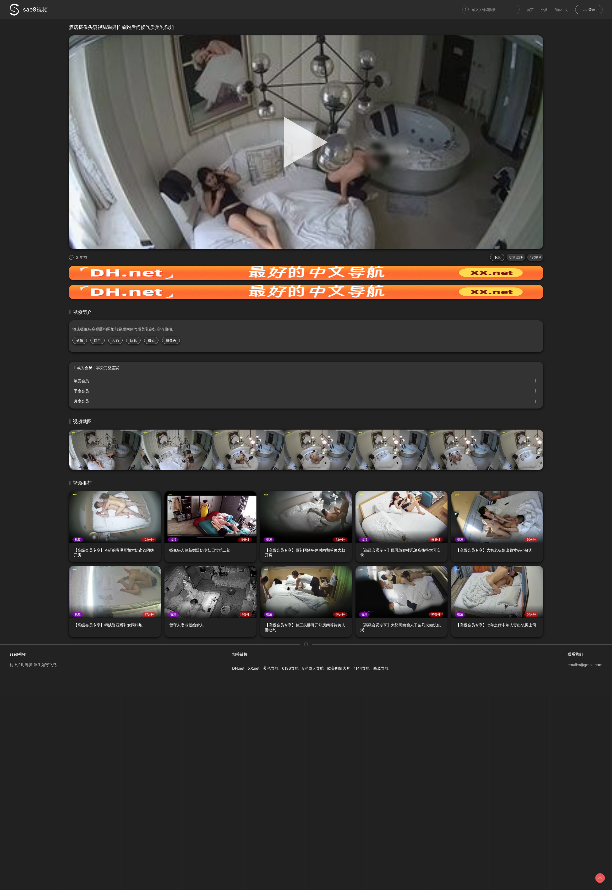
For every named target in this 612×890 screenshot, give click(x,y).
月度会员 (81, 401)
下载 (497, 257)
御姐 (151, 340)
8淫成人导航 (313, 668)
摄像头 (171, 340)
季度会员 (81, 391)
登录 (591, 9)
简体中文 (561, 10)
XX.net (254, 668)
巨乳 (133, 340)
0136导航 (290, 668)
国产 (97, 340)
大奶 (115, 340)
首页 (530, 10)
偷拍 (79, 340)
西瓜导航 (380, 668)
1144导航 (362, 668)
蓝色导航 (271, 668)
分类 (544, 10)
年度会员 (81, 380)
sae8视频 (35, 9)
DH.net (238, 668)
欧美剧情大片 (338, 668)
